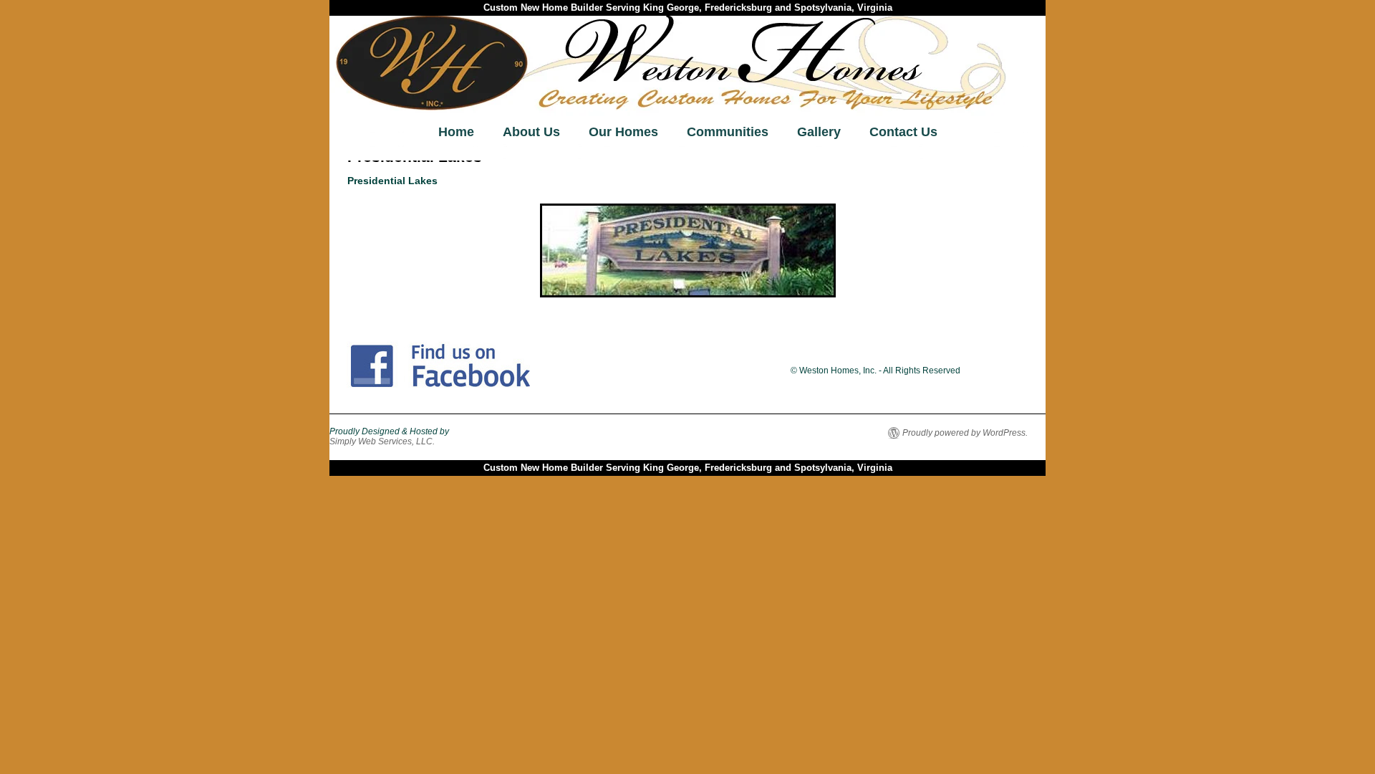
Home (456, 132)
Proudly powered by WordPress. (965, 433)
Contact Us (903, 132)
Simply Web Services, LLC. (382, 441)
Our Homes (623, 132)
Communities (727, 132)
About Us (531, 132)
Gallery (819, 132)
